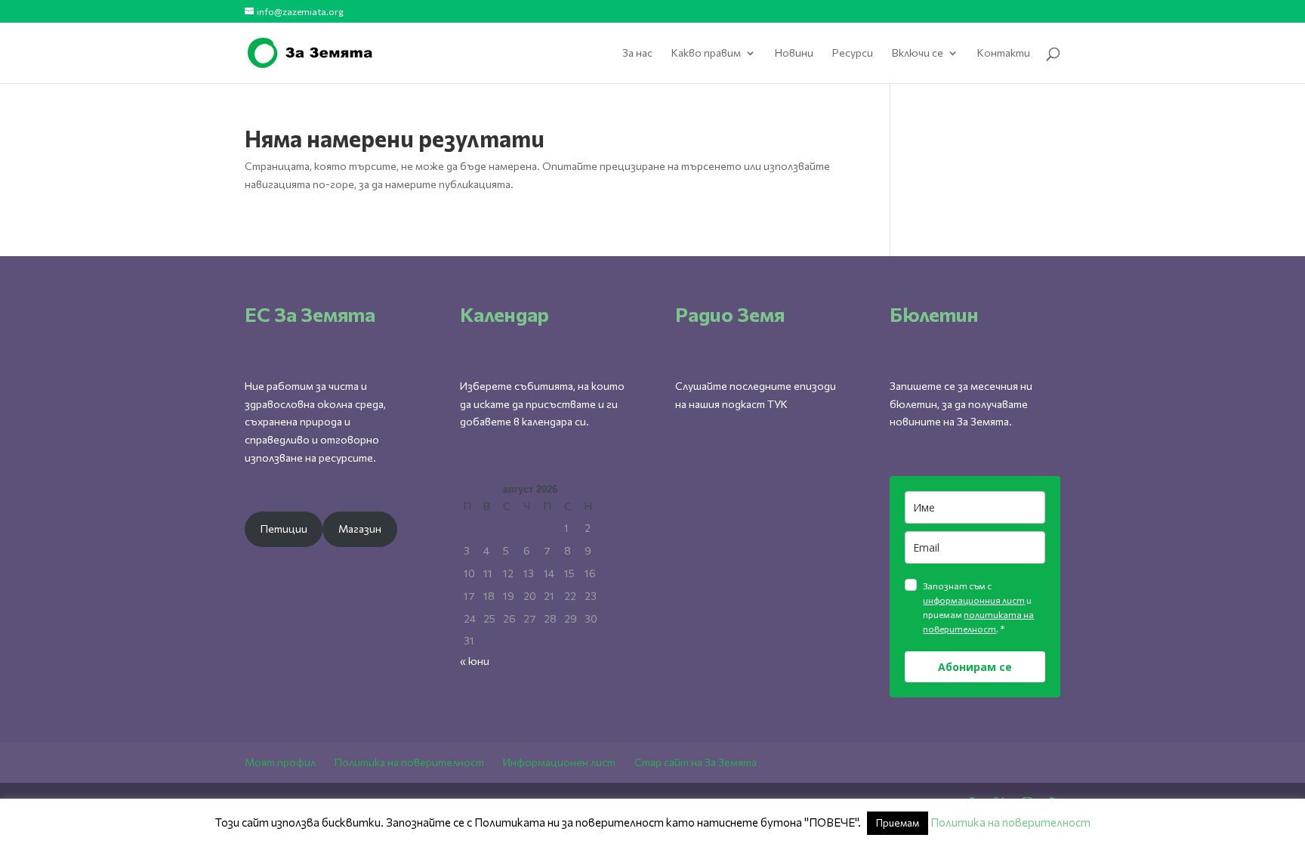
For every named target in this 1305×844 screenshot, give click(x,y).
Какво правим (706, 53)
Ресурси (852, 53)
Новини (794, 53)
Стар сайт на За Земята (695, 762)
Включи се (917, 53)
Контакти (1003, 53)
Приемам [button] (897, 823)
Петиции (284, 528)
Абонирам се (975, 667)
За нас (637, 53)
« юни (474, 660)
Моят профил (280, 762)
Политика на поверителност (409, 762)
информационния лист (974, 600)
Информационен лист (559, 762)
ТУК (777, 403)
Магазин (359, 528)
